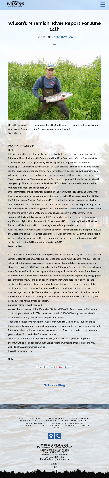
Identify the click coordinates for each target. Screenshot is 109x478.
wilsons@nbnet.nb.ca (58, 459)
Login (54, 466)
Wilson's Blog (54, 385)
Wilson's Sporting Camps (15, 4)
